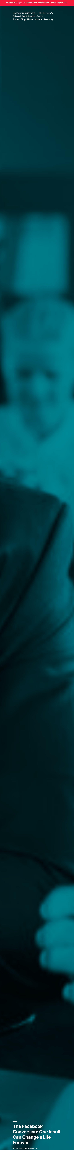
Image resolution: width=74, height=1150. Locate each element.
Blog (23, 19)
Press (47, 19)
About (16, 19)
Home (30, 19)
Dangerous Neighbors (24, 13)
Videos (38, 19)
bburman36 (19, 1148)
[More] (52, 20)
